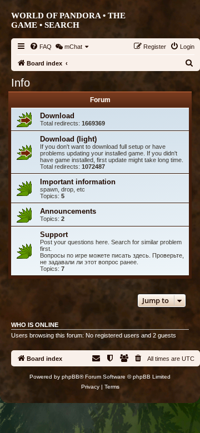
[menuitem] (40, 46)
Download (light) (68, 139)
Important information (78, 182)
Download (57, 116)
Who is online (34, 324)
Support (54, 234)
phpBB (70, 377)
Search (61, 25)
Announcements (68, 211)
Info (20, 83)
